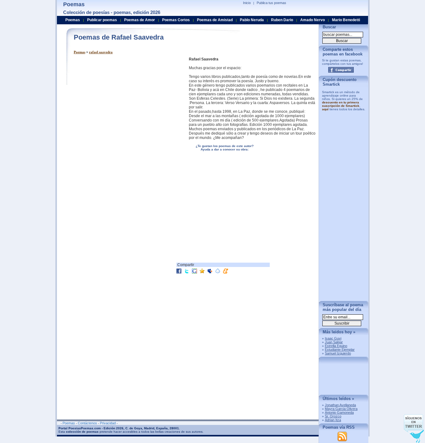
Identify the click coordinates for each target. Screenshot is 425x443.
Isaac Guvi (333, 338)
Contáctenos (87, 423)
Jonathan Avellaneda (340, 405)
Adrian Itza (333, 420)
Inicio (247, 3)
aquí (325, 109)
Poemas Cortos (176, 20)
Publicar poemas (102, 20)
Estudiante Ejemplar (340, 349)
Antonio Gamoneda (339, 412)
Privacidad (108, 423)
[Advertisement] (126, 100)
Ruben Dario (282, 20)
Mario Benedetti (346, 20)
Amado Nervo (312, 20)
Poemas (79, 52)
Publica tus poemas (271, 3)
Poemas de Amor (139, 20)
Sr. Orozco (333, 416)
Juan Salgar (334, 342)
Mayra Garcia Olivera (341, 409)
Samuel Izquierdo (338, 353)
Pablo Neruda (252, 20)
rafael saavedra (101, 52)
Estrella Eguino (336, 346)
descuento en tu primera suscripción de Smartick (340, 104)
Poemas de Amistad (215, 20)
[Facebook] (341, 70)
